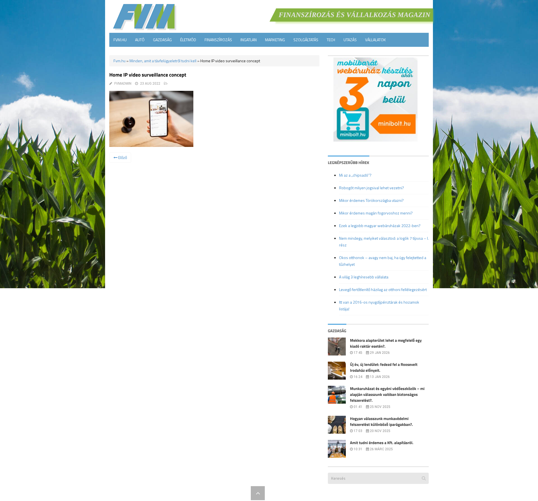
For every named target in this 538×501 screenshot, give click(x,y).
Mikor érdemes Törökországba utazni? (371, 200)
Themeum (238, 493)
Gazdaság (162, 40)
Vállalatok (375, 40)
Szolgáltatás (305, 40)
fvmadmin (122, 84)
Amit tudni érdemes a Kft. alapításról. (381, 443)
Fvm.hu (120, 40)
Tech (331, 40)
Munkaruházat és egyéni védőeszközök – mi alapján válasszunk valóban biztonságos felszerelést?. (387, 394)
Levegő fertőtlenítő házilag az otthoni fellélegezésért (383, 289)
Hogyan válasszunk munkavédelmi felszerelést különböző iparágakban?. (381, 422)
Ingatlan (248, 40)
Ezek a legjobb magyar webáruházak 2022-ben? (380, 225)
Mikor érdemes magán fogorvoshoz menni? (376, 213)
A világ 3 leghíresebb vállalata (363, 277)
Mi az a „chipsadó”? (355, 175)
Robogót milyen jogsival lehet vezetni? (371, 188)
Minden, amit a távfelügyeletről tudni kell (162, 61)
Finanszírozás (218, 40)
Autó (140, 40)
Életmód (188, 40)
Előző (122, 157)
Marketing (275, 40)
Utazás (350, 40)
